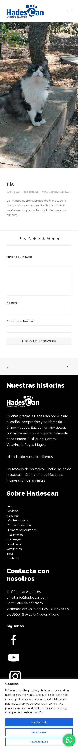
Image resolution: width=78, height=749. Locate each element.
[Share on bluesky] (48, 239)
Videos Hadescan (19, 525)
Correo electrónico (20, 321)
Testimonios (15, 534)
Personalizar (39, 732)
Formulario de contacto (25, 603)
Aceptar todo (39, 722)
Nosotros (12, 515)
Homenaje (32, 192)
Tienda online (15, 544)
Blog (10, 553)
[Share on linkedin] (39, 239)
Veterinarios (14, 549)
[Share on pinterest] (34, 239)
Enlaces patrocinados (22, 530)
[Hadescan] (25, 11)
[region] (39, 714)
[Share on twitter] (25, 239)
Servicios (12, 511)
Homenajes (14, 539)
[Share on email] (58, 239)
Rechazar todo (39, 742)
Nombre (13, 302)
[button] (69, 11)
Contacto (13, 558)
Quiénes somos (18, 520)
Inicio (10, 506)
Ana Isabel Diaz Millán (58, 192)
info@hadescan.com (31, 597)
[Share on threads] (29, 239)
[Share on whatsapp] (44, 239)
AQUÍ (41, 712)
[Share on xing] (53, 239)
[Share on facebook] (20, 239)
